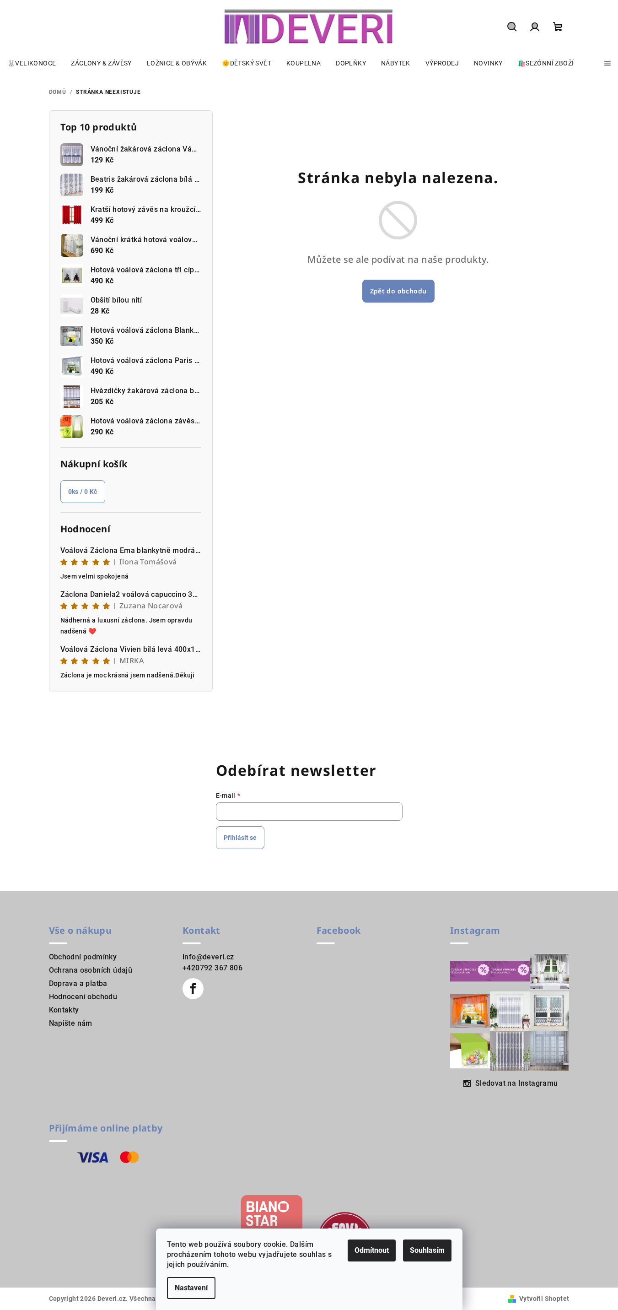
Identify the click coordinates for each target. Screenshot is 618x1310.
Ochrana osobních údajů (91, 970)
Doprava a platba (78, 983)
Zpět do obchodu (398, 291)
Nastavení (191, 1287)
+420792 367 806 (212, 968)
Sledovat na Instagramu (516, 1083)
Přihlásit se (240, 837)
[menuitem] (31, 63)
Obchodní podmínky (83, 957)
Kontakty (64, 1010)
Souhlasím (427, 1250)
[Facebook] (193, 988)
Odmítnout (372, 1250)
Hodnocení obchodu (83, 996)
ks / (82, 491)
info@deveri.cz (208, 957)
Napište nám (70, 1023)
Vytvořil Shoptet (544, 1298)
